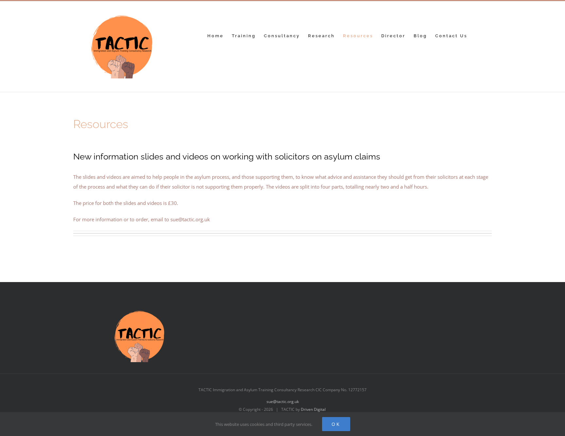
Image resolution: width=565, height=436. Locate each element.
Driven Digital (313, 409)
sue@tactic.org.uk (282, 401)
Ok (336, 424)
